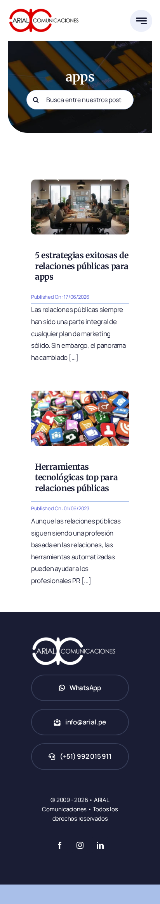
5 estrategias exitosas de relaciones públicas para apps (82, 266)
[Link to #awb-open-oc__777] (141, 21)
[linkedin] (100, 845)
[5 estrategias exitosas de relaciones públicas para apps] (80, 182)
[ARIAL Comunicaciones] (44, 7)
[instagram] (80, 845)
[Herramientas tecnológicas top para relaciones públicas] (80, 393)
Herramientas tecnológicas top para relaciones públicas (76, 477)
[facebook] (60, 845)
